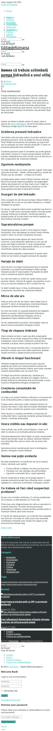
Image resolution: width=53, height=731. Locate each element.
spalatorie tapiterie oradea (14, 584)
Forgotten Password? (11, 700)
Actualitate (11, 22)
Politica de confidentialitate (18, 636)
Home (3, 91)
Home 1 (9, 657)
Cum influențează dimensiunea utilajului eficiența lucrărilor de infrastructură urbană (25, 621)
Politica (9, 32)
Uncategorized (9, 84)
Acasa (9, 11)
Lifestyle (10, 20)
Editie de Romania (9, 4)
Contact (9, 34)
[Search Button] (23, 64)
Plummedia (13, 641)
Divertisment (12, 25)
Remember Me (10, 691)
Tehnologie (11, 36)
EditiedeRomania (15, 47)
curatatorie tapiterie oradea (9, 582)
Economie (10, 29)
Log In (4, 726)
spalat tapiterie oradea (30, 584)
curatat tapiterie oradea (25, 582)
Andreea (7, 81)
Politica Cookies (13, 634)
